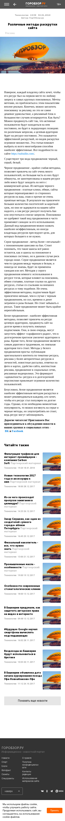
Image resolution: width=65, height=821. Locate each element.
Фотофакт (6, 770)
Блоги (4, 766)
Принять (54, 810)
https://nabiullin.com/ (22, 153)
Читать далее (32, 461)
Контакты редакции (26, 773)
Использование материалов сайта (30, 779)
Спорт (4, 762)
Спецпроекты (8, 778)
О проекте (26, 758)
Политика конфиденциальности (30, 765)
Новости (6, 758)
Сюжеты (5, 774)
